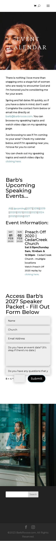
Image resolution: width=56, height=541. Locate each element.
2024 (41, 212)
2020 (13, 212)
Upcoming (19, 208)
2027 (27, 216)
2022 (26, 212)
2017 (29, 208)
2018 (36, 208)
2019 (42, 208)
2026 (20, 216)
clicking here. (13, 161)
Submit (36, 378)
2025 (13, 216)
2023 (34, 212)
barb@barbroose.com (19, 116)
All (10, 208)
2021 (19, 212)
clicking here (32, 274)
